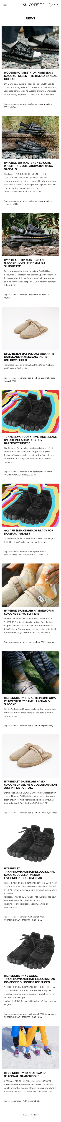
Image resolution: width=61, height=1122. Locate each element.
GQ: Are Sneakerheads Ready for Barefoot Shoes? (28, 532)
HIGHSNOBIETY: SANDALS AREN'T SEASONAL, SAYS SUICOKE (26, 1074)
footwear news (45, 471)
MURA (13, 107)
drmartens (47, 104)
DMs (30, 294)
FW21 (6, 107)
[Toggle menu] (5, 4)
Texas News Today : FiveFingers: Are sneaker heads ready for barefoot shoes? (30, 440)
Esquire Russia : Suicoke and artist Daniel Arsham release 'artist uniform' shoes (30, 357)
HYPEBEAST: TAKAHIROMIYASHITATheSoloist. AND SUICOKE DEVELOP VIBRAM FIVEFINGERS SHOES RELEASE (29, 873)
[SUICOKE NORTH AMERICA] (30, 4)
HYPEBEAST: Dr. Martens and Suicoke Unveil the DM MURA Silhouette (25, 263)
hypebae (8, 204)
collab (12, 104)
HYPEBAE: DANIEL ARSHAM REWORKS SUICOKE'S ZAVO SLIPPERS (29, 612)
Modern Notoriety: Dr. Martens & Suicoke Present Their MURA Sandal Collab (30, 76)
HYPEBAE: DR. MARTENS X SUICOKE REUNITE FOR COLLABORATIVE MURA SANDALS (28, 166)
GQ (45, 551)
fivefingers (33, 471)
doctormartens (35, 104)
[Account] (49, 4)
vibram (40, 920)
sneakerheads (10, 555)
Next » (36, 1114)
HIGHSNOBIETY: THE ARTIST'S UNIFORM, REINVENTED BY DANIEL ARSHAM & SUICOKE (30, 701)
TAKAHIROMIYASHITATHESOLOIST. (20, 475)
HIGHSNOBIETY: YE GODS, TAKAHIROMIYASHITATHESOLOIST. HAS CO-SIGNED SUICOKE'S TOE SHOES (29, 979)
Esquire (44, 378)
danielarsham (34, 378)
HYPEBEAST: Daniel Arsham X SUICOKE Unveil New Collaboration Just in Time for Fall (30, 784)
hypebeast (52, 813)
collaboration (21, 104)
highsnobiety (47, 725)
